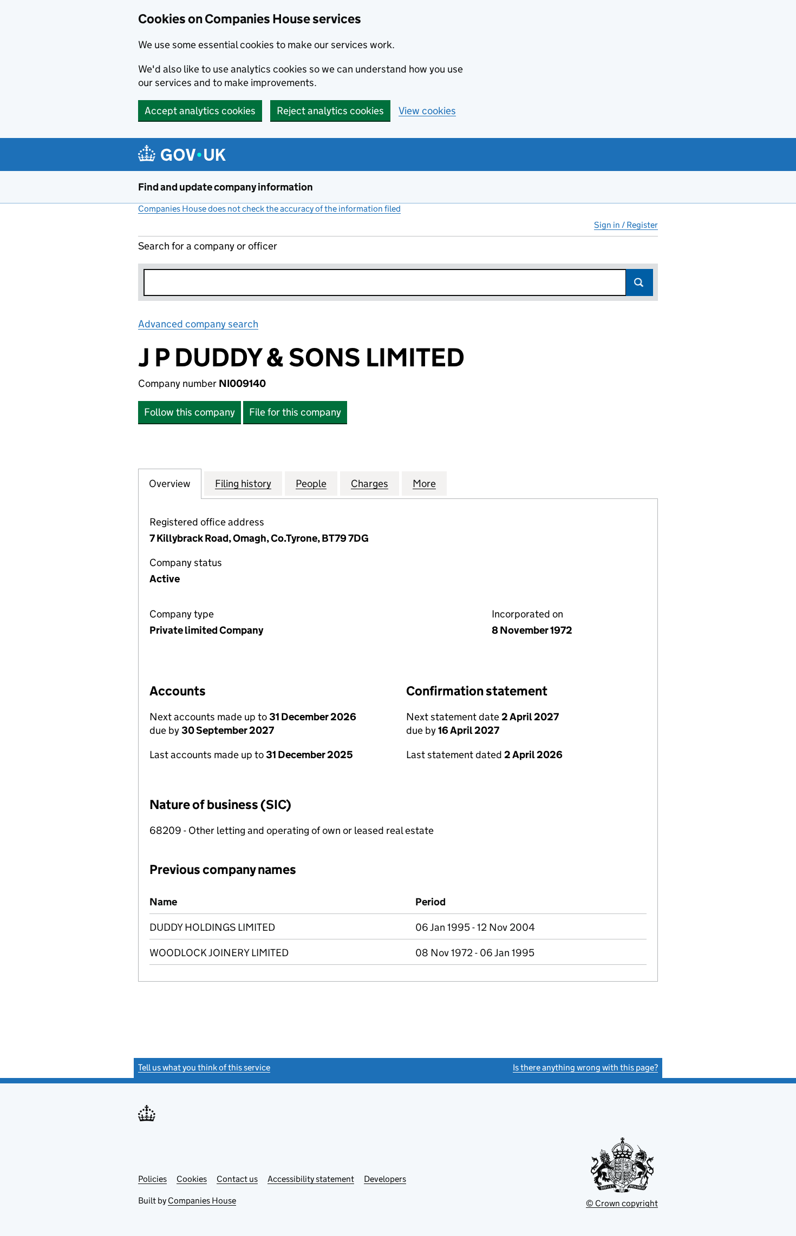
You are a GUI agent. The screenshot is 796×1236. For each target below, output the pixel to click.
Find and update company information (225, 187)
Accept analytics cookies (200, 110)
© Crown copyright (622, 1203)
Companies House (202, 1200)
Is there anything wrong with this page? (585, 1067)
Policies (152, 1179)
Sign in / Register (626, 225)
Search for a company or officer (207, 246)
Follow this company (189, 412)
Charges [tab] (369, 483)
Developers (385, 1179)
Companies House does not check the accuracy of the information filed (269, 208)
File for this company (295, 412)
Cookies (192, 1179)
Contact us (237, 1179)
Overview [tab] (170, 483)
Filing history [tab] (243, 483)
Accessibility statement (310, 1179)
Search (639, 282)
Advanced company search (198, 324)
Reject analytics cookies (330, 110)
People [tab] (311, 483)
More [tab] (424, 483)
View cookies (427, 111)
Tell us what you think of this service (204, 1067)
